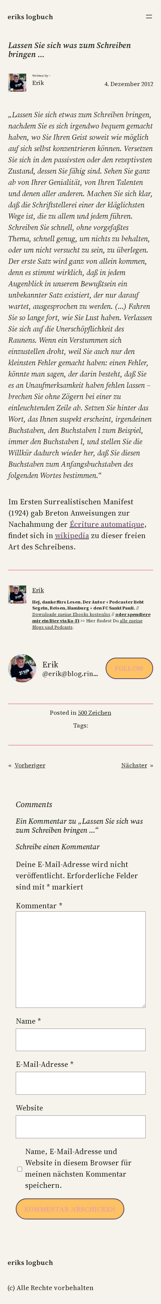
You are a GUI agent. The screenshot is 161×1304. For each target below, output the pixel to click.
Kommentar (39, 905)
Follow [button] (129, 668)
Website (29, 1108)
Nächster (134, 765)
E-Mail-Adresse (45, 1064)
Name (28, 1021)
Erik (38, 590)
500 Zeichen (94, 712)
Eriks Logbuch (30, 16)
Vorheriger (30, 765)
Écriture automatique (107, 524)
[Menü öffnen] (149, 16)
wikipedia (72, 535)
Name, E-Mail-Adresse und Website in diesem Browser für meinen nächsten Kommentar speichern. (78, 1168)
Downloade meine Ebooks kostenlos (71, 614)
